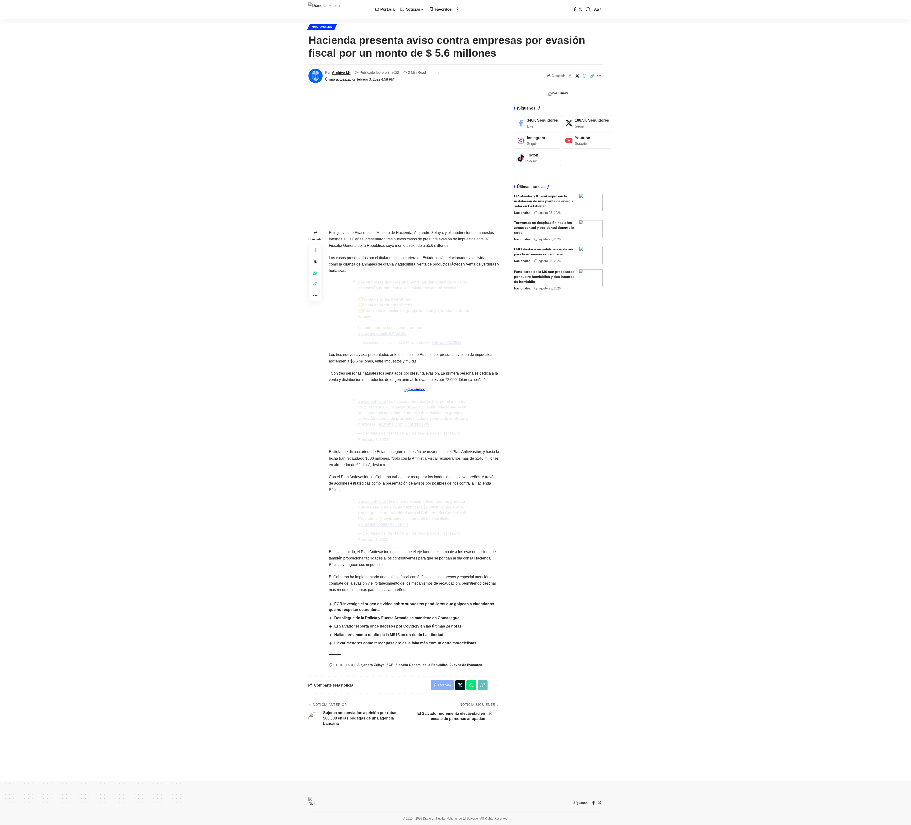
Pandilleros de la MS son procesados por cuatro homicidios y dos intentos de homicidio (544, 276)
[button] (458, 9)
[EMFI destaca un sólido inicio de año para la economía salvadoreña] (591, 255)
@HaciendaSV (377, 407)
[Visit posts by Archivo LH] (315, 76)
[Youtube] (587, 140)
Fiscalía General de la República (421, 665)
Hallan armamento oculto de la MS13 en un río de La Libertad (388, 635)
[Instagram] (537, 140)
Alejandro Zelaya (371, 665)
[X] (580, 9)
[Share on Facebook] (570, 76)
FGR (390, 665)
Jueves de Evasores (466, 665)
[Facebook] (574, 9)
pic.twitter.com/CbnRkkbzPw (403, 424)
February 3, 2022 (446, 342)
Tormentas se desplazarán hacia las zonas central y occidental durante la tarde (544, 227)
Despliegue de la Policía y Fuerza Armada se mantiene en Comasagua (397, 618)
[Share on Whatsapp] (584, 76)
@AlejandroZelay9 (408, 407)
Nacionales (322, 26)
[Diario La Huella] (337, 9)
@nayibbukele (391, 519)
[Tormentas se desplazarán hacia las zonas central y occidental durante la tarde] (591, 229)
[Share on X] (577, 76)
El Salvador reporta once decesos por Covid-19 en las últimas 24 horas (398, 626)
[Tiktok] (537, 158)
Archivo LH (341, 72)
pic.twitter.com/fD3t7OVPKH (383, 524)
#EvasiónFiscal (372, 401)
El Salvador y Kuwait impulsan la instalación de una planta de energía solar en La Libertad (543, 201)
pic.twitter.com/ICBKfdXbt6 (382, 333)
